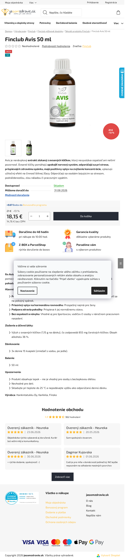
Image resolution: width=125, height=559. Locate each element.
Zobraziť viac (62, 476)
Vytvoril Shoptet (110, 555)
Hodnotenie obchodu (62, 409)
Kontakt (90, 510)
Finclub (87, 46)
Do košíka (86, 216)
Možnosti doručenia (17, 194)
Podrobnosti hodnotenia (56, 46)
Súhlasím (99, 290)
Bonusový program (57, 507)
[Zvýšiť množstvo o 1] (47, 216)
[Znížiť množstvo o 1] (31, 216)
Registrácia (111, 2)
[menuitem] (19, 23)
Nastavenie (27, 290)
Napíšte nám (93, 515)
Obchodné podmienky (58, 517)
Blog (88, 505)
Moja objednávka (14, 2)
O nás (89, 500)
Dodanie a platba (56, 512)
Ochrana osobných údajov (61, 522)
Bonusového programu (35, 204)
